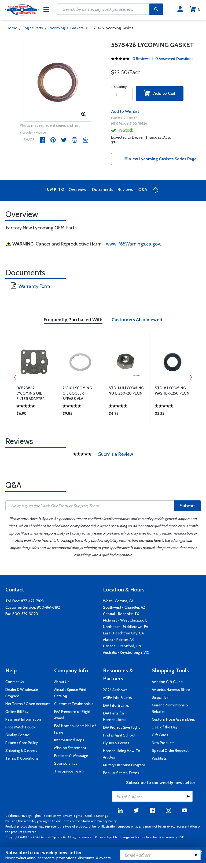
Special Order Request (170, 750)
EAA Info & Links (116, 705)
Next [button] (190, 377)
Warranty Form (34, 286)
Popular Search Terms (121, 772)
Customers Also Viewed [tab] (137, 320)
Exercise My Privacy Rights (63, 816)
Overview (77, 189)
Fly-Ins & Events (116, 743)
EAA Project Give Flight (121, 727)
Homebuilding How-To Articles (121, 754)
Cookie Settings (96, 816)
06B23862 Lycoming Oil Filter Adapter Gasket (30, 393)
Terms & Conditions (22, 758)
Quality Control (17, 734)
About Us (61, 681)
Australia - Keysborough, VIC (126, 652)
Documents (102, 189)
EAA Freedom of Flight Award (72, 714)
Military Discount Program (124, 765)
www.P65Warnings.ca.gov (133, 244)
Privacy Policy (107, 821)
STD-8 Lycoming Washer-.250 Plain (172, 390)
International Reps (69, 740)
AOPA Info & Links (117, 697)
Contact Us (14, 681)
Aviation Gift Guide (167, 681)
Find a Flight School (119, 735)
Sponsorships (66, 763)
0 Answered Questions (174, 58)
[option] (57, 81)
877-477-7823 (32, 600)
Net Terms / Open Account (27, 703)
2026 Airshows (115, 689)
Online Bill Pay (16, 711)
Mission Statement (70, 747)
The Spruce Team (69, 771)
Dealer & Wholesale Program (21, 692)
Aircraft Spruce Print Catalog (70, 692)
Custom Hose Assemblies (173, 719)
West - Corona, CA (118, 600)
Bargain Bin (161, 697)
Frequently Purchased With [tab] (73, 320)
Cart (199, 9)
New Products (163, 742)
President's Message (71, 755)
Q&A (142, 189)
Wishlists (159, 758)
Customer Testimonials (73, 703)
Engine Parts (33, 28)
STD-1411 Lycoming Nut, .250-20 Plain (126, 390)
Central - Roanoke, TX (121, 613)
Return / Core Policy (21, 742)
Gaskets (77, 28)
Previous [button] (15, 377)
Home (12, 28)
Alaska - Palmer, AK (118, 639)
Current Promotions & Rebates (170, 708)
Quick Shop (34, 414)
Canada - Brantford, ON (122, 646)
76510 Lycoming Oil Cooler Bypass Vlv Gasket (77, 393)
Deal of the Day (165, 727)
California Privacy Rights (23, 816)
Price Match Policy (20, 727)
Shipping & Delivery (21, 750)
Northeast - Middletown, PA (125, 626)
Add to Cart (163, 93)
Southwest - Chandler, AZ (124, 607)
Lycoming (57, 28)
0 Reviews (141, 58)
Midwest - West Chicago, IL (125, 620)
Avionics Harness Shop (171, 689)
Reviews (125, 189)
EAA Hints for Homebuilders (114, 716)
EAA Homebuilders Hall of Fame (75, 729)
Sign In (180, 9)
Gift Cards (160, 734)
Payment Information (23, 719)
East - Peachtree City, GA (123, 633)
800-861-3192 (48, 607)
